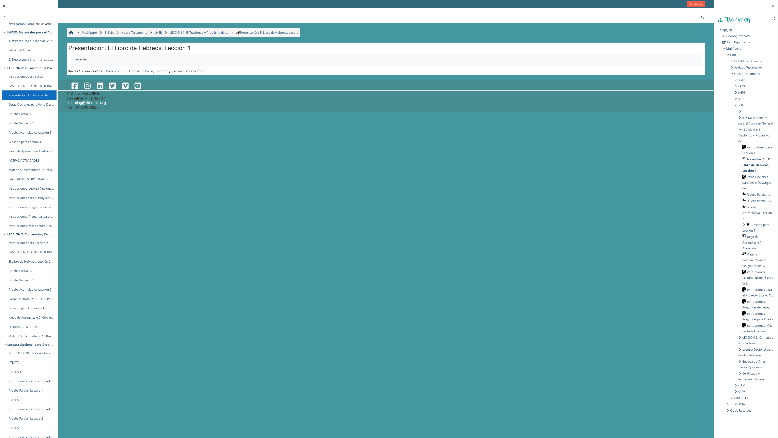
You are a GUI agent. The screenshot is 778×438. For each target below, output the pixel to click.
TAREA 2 (15, 400)
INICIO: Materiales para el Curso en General (31, 32)
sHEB (742, 105)
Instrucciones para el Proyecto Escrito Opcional (32, 198)
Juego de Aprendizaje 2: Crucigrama (32, 317)
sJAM (741, 385)
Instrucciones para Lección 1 (28, 76)
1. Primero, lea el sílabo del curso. (32, 41)
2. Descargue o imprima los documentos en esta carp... (32, 59)
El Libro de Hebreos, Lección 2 (30, 261)
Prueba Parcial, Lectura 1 (26, 390)
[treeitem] (28, 20)
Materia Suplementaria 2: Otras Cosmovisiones (32, 336)
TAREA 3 (15, 428)
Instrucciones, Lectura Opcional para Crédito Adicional (32, 188)
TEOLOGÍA (737, 404)
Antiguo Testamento (748, 67)
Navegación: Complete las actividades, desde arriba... (32, 24)
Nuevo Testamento (747, 74)
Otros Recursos (740, 410)
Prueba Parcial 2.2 (21, 280)
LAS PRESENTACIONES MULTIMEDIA (32, 86)
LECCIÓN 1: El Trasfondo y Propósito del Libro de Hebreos (31, 68)
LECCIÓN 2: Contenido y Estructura (31, 234)
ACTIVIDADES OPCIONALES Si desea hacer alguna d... (32, 179)
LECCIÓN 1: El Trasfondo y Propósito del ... (753, 135)
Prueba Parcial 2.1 (21, 271)
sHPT (741, 92)
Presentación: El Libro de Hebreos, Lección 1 (32, 95)
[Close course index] (4, 6)
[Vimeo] (125, 86)
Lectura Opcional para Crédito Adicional (31, 344)
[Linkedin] (100, 86)
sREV (741, 392)
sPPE (741, 99)
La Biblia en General (748, 61)
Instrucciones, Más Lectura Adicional (32, 226)
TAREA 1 (15, 372)
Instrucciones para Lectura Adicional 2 (32, 409)
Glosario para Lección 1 (25, 142)
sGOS (742, 80)
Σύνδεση (696, 4)
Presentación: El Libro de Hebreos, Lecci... (269, 32)
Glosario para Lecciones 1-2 (28, 308)
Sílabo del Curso (20, 50)
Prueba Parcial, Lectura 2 (26, 418)
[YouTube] (137, 86)
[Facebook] (74, 86)
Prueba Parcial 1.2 (21, 123)
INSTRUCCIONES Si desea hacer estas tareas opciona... (32, 353)
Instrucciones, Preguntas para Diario (32, 216)
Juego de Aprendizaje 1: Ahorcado (32, 151)
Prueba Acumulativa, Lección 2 (30, 289)
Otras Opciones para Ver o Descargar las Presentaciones (32, 104)
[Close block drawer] (774, 6)
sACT (741, 86)
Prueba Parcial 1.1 (21, 114)
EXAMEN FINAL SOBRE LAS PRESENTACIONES (32, 299)
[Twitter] (112, 86)
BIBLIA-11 (741, 398)
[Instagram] (87, 86)
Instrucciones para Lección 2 (28, 243)
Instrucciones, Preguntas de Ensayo (32, 207)
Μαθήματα (733, 48)
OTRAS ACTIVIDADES (24, 160)
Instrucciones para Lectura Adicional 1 (32, 381)
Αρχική (727, 30)
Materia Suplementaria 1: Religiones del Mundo (32, 170)
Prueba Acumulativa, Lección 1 (30, 132)
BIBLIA (735, 55)
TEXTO (14, 362)
